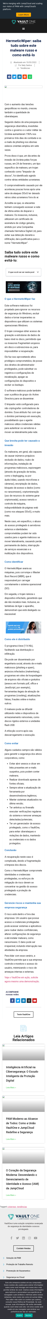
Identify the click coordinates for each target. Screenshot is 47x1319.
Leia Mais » (11, 1087)
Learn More (23, 14)
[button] (24, 29)
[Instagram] (29, 1000)
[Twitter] (18, 1000)
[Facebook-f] (12, 1000)
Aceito (19, 1315)
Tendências (25, 68)
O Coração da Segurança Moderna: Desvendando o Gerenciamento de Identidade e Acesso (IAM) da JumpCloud (22, 1179)
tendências (22, 1206)
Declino (28, 1315)
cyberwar (11, 1206)
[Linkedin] (23, 1000)
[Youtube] (34, 1000)
